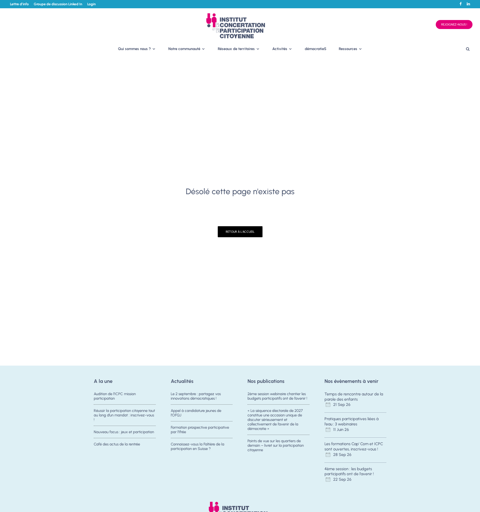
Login (91, 4)
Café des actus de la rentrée (117, 444)
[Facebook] (460, 4)
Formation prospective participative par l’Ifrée (200, 429)
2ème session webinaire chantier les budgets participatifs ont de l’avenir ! (277, 396)
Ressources (348, 49)
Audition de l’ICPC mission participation (115, 396)
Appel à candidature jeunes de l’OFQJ (196, 412)
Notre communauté (184, 49)
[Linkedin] (468, 4)
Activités (279, 49)
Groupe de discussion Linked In (58, 4)
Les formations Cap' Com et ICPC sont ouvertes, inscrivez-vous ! (353, 446)
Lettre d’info (19, 4)
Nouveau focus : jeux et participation (124, 432)
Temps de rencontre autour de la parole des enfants (353, 397)
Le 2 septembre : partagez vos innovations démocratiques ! (196, 396)
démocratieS (315, 49)
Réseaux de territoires (236, 49)
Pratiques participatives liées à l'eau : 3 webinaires (351, 421)
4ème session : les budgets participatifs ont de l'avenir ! (349, 471)
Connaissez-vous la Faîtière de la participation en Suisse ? (197, 446)
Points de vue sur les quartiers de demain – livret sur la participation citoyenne (276, 445)
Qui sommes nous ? (134, 49)
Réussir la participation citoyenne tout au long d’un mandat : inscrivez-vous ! (124, 415)
